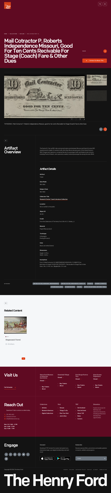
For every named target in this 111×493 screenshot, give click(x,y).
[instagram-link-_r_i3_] (10, 454)
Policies (71, 469)
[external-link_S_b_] (17, 417)
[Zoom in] (72, 119)
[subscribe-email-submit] (105, 458)
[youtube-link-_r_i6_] (23, 454)
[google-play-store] (63, 458)
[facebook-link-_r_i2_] (6, 454)
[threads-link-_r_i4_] (15, 454)
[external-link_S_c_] (17, 419)
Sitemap (95, 469)
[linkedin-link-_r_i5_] (19, 454)
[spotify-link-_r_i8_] (6, 459)
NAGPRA (66, 469)
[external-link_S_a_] (17, 415)
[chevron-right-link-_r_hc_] (23, 358)
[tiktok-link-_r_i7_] (28, 454)
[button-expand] (23, 319)
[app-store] (47, 458)
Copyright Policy (81, 469)
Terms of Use (103, 469)
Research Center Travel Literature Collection (54, 199)
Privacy (89, 469)
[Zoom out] (76, 119)
